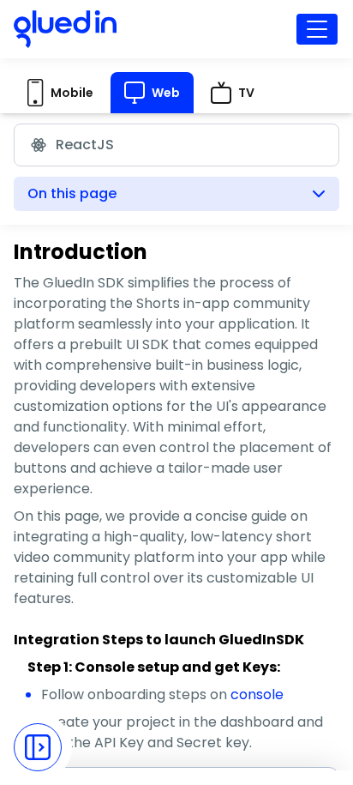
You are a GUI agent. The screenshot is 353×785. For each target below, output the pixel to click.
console (257, 694)
